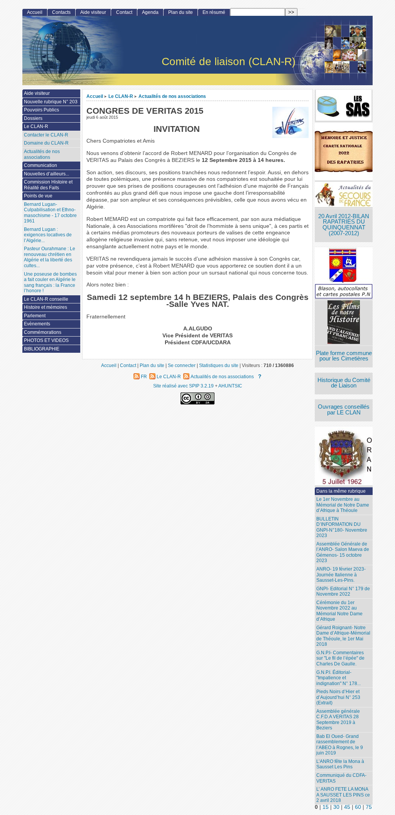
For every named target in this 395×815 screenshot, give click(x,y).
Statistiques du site (218, 365)
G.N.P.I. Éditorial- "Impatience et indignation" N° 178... (338, 678)
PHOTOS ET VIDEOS (46, 340)
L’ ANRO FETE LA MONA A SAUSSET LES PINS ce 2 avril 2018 (343, 794)
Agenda (150, 12)
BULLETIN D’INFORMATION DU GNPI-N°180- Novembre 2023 (341, 527)
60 (358, 807)
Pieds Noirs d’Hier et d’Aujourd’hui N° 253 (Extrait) (338, 697)
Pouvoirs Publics (41, 110)
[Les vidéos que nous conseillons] (344, 322)
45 (347, 807)
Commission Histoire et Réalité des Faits (48, 184)
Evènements (37, 324)
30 (336, 807)
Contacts (61, 12)
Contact (124, 12)
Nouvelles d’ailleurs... (46, 174)
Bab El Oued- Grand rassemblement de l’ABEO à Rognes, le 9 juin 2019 (339, 745)
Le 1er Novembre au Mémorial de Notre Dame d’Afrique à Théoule (342, 505)
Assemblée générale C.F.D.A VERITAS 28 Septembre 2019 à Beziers (338, 720)
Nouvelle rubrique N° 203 (51, 101)
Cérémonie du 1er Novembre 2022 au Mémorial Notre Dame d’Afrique (339, 611)
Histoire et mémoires (45, 307)
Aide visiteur (93, 12)
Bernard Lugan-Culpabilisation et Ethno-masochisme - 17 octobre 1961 (50, 213)
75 (369, 807)
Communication (40, 165)
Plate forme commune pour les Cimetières (344, 356)
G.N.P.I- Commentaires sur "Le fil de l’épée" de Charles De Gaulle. (340, 658)
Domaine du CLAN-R (46, 143)
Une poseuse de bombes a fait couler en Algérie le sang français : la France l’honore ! (50, 282)
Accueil (94, 96)
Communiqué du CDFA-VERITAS (341, 778)
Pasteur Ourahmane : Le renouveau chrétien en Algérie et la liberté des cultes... (49, 257)
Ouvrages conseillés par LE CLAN (344, 409)
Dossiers (33, 118)
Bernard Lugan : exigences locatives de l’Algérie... (48, 235)
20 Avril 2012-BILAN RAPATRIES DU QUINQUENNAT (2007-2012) (343, 225)
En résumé (214, 12)
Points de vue (38, 196)
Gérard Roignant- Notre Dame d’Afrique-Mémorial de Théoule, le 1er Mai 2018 (343, 636)
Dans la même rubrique (341, 491)
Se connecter (182, 365)
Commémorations (42, 332)
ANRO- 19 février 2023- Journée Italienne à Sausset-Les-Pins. (341, 574)
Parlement (35, 315)
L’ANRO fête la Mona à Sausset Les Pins (340, 764)
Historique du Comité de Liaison (343, 383)
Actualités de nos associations (172, 96)
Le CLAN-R (120, 96)
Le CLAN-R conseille (46, 299)
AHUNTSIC (230, 385)
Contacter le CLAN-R (46, 135)
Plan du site (180, 12)
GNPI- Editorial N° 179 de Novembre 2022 (343, 591)
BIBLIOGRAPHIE (41, 349)
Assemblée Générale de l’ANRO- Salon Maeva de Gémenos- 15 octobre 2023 (342, 552)
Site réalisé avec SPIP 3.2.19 (183, 385)
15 (325, 807)
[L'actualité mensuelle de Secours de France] (344, 195)
